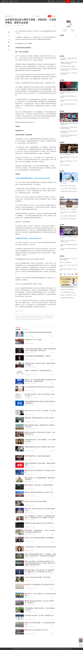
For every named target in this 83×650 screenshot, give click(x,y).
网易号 (10, 16)
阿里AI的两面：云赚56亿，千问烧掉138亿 (68, 209)
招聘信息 (36, 648)
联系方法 (32, 648)
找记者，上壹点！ (69, 27)
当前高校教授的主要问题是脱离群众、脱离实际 (37, 356)
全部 (76, 35)
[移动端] (49, 1)
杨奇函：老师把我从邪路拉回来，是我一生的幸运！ (41, 418)
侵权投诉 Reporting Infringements (66, 648)
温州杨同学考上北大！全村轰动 (33, 339)
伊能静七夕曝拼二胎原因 (65, 165)
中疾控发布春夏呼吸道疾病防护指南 (67, 297)
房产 (65, 274)
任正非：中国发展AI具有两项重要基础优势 (68, 215)
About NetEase (24, 648)
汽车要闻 (62, 224)
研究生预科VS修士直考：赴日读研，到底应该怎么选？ (39, 615)
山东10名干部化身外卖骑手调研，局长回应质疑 (37, 577)
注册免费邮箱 (73, 1)
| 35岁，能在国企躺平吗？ (66, 262)
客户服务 (40, 648)
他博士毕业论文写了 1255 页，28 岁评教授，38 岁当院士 (40, 410)
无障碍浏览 (11, 1)
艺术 (69, 274)
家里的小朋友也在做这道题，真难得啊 (67, 66)
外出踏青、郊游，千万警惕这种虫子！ (67, 289)
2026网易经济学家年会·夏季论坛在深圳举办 (68, 191)
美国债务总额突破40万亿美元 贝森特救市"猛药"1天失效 (40, 447)
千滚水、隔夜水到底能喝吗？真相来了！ (68, 292)
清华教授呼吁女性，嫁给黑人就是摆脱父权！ (39, 456)
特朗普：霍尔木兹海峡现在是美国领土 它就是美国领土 (39, 537)
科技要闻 (62, 197)
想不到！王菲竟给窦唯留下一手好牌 (67, 154)
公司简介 (29, 648)
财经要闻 (62, 171)
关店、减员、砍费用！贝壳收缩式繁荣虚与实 (68, 188)
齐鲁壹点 (18, 25)
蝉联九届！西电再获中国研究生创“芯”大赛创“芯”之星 (39, 492)
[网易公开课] (53, 1)
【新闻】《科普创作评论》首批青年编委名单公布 (38, 370)
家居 (61, 274)
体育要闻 (62, 111)
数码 (72, 274)
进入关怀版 (16, 1)
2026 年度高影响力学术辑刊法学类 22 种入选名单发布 (39, 387)
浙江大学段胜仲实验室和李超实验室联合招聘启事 (38, 332)
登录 (68, 1)
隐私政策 (43, 648)
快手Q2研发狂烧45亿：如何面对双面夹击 (68, 218)
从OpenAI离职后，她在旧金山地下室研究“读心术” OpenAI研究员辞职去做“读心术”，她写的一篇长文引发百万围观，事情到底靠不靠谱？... (40, 563)
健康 (76, 274)
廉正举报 (58, 648)
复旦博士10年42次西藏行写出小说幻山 (37, 630)
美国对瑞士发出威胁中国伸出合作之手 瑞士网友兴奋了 (39, 523)
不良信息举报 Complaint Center (51, 648)
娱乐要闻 (62, 142)
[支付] (61, 1)
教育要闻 (62, 56)
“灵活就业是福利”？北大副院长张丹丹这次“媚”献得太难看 (40, 547)
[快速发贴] (9, 32)
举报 (55, 25)
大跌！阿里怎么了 (63, 183)
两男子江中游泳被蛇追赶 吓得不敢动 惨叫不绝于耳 (41, 584)
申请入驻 (54, 16)
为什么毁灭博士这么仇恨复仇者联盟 (36, 501)
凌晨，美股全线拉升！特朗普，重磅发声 (68, 185)
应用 (7, 1)
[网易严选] (57, 1)
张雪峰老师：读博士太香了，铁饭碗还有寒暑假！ (40, 485)
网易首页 (3, 1)
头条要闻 (62, 80)
